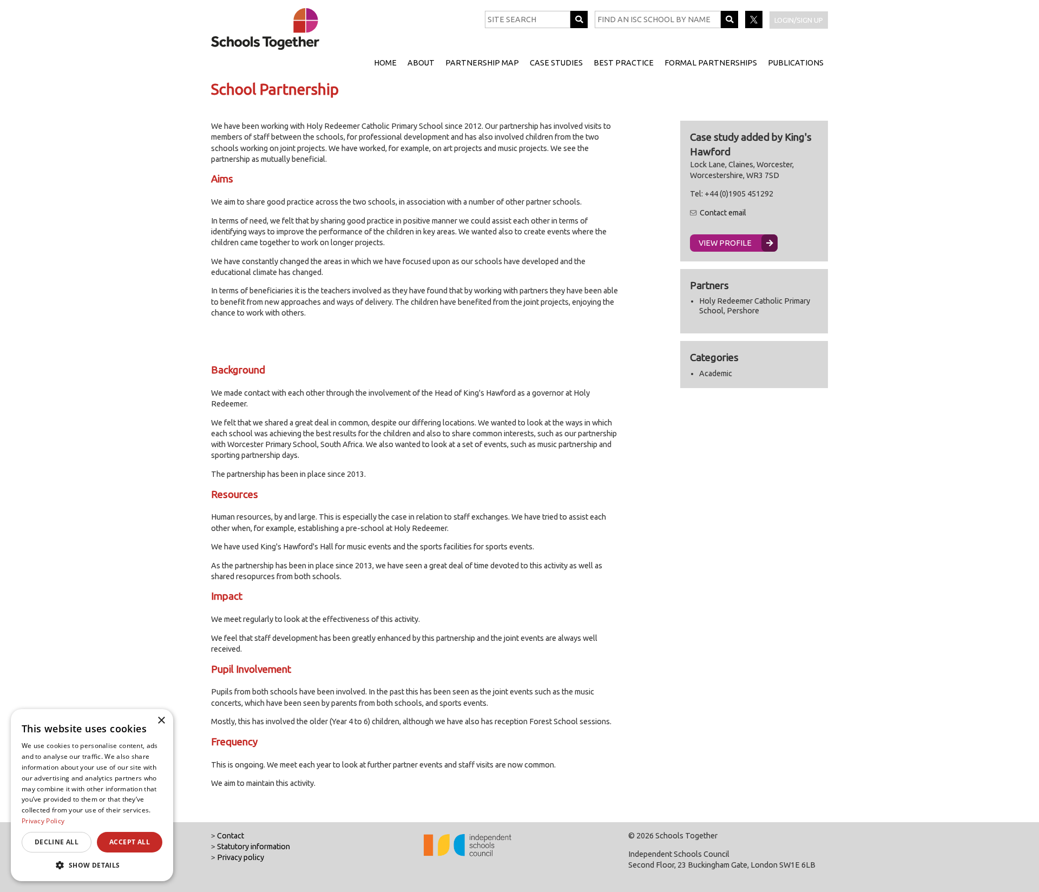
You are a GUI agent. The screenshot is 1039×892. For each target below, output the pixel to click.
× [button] (161, 721)
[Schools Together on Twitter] (754, 25)
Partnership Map (482, 62)
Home (385, 62)
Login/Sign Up (798, 20)
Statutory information (253, 846)
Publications (796, 62)
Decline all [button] (56, 842)
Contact (230, 835)
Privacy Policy (43, 820)
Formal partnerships (711, 62)
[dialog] (92, 795)
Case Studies (556, 62)
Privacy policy (240, 857)
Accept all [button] (129, 842)
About (421, 62)
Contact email (723, 212)
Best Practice (624, 62)
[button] (92, 865)
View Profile (725, 243)
